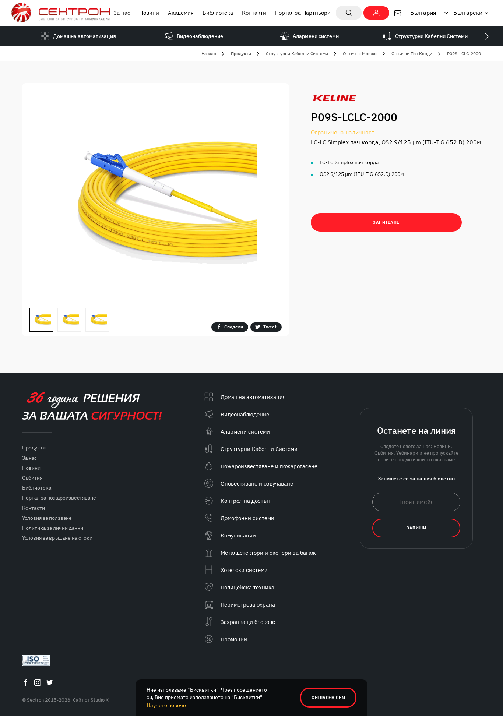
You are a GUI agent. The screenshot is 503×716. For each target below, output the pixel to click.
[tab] (41, 320)
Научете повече (166, 705)
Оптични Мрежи (360, 53)
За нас (121, 12)
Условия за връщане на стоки (57, 538)
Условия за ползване (47, 518)
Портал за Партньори (303, 12)
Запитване (386, 222)
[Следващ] (486, 36)
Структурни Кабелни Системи (297, 53)
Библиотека (218, 12)
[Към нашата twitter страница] (49, 682)
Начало (208, 53)
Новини (149, 12)
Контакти (254, 12)
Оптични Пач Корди (411, 53)
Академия (181, 12)
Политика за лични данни (52, 528)
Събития (32, 478)
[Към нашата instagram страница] (37, 682)
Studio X (100, 700)
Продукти (241, 53)
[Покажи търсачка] (349, 13)
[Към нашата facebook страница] (25, 682)
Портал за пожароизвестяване (59, 497)
